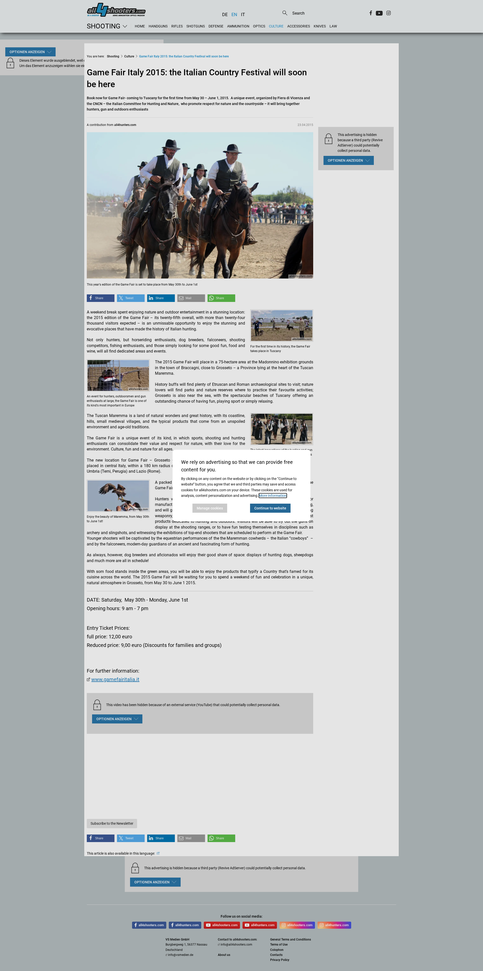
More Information (273, 496)
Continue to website (270, 508)
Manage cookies (210, 508)
